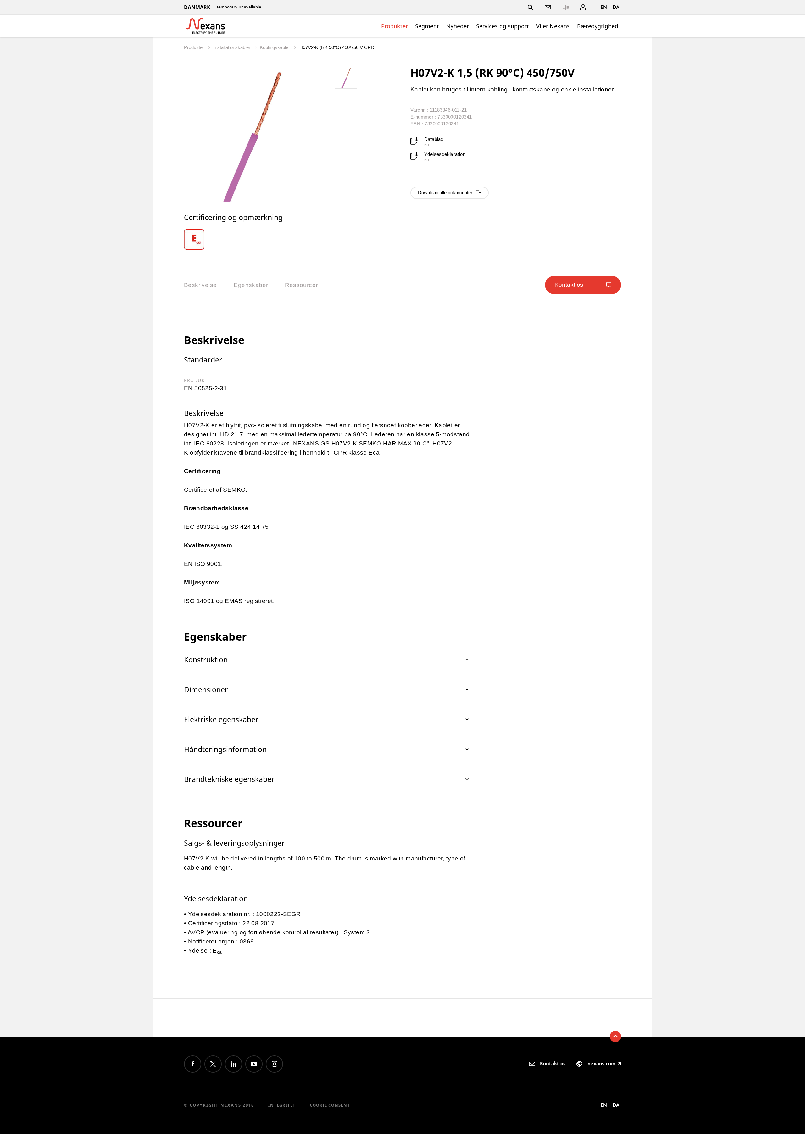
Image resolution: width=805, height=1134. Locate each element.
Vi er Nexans (553, 26)
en (604, 7)
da (616, 7)
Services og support (502, 26)
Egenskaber (251, 285)
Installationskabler (233, 47)
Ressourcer (301, 285)
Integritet (282, 1105)
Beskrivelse (200, 285)
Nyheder (457, 26)
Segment (427, 26)
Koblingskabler (275, 47)
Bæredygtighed (597, 26)
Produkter (394, 26)
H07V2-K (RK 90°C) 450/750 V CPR (336, 47)
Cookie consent (330, 1105)
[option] (201, 239)
